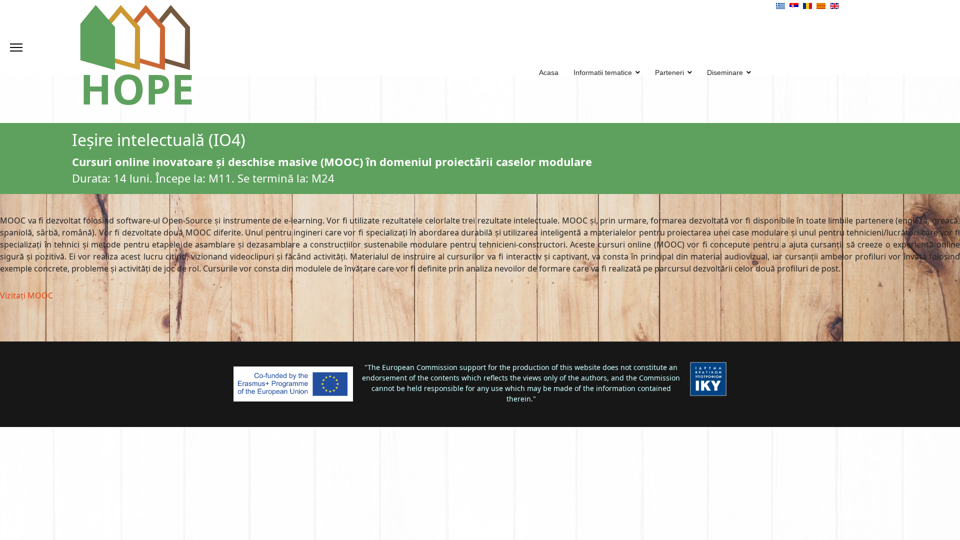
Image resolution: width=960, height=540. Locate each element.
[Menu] (16, 47)
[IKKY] (708, 379)
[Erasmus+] (293, 384)
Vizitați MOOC (26, 295)
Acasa (548, 72)
